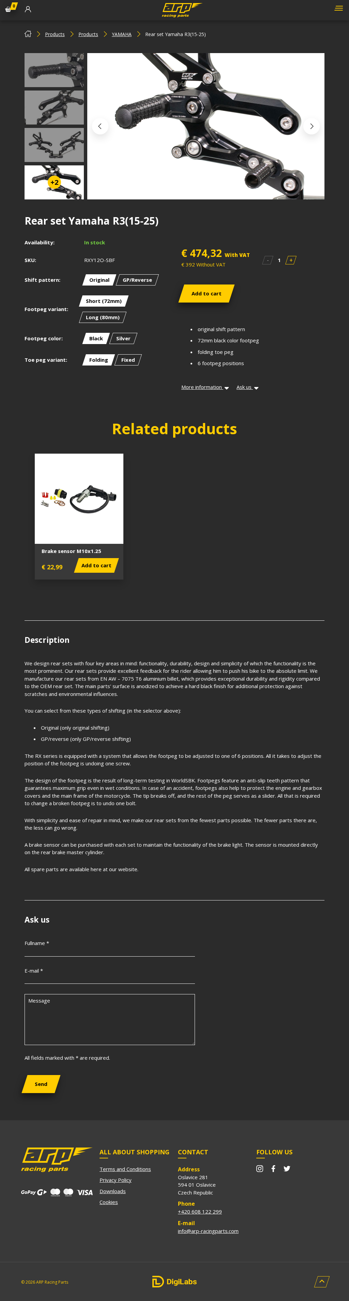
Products (55, 34)
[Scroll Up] (322, 1281)
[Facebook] (273, 1169)
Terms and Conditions (125, 1169)
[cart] (8, 10)
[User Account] (28, 10)
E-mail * (34, 970)
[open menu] (338, 10)
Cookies (109, 1202)
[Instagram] (259, 1169)
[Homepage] (28, 35)
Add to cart (207, 293)
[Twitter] (287, 1169)
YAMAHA (122, 34)
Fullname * (37, 943)
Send (41, 1083)
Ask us (245, 387)
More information (202, 387)
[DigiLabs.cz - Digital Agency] (174, 1281)
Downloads (113, 1191)
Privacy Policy (116, 1179)
